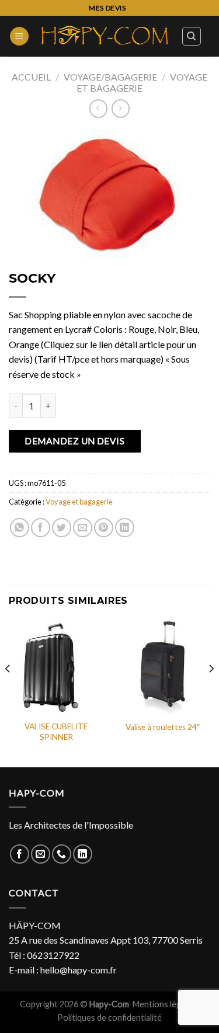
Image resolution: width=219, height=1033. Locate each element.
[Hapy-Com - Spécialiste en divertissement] (105, 35)
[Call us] (61, 854)
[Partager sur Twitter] (61, 527)
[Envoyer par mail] (82, 527)
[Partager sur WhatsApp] (19, 527)
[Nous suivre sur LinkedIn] (82, 854)
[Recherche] (191, 36)
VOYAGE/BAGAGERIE (110, 76)
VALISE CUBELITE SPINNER (56, 732)
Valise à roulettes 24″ (163, 727)
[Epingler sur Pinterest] (103, 527)
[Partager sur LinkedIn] (124, 527)
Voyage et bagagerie (142, 82)
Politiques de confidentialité (109, 1017)
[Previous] (8, 692)
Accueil (31, 76)
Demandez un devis (74, 441)
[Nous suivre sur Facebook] (19, 854)
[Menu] (19, 36)
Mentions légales (165, 1004)
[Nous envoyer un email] (40, 854)
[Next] (211, 692)
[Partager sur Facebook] (40, 527)
